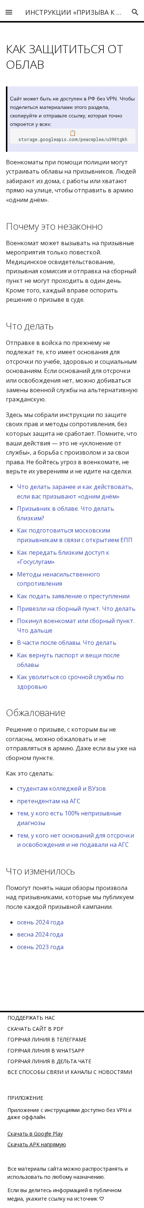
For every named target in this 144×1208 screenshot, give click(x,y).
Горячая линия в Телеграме (46, 1039)
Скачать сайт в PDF (35, 1028)
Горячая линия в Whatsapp (46, 1050)
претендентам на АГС (48, 801)
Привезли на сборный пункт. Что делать (76, 609)
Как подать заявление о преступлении (73, 596)
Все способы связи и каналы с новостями (69, 1071)
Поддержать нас (31, 1017)
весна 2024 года (40, 934)
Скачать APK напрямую (36, 1144)
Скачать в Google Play (35, 1133)
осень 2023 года (40, 947)
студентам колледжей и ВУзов (61, 788)
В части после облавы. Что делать (66, 643)
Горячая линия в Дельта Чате (49, 1061)
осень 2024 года (40, 922)
